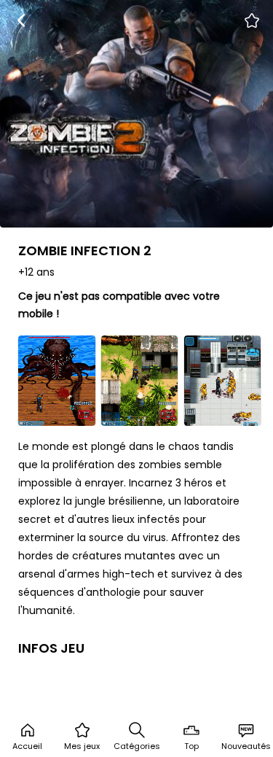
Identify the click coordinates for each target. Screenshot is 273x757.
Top (191, 746)
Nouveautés (246, 746)
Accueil (27, 746)
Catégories (137, 746)
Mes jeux (82, 746)
